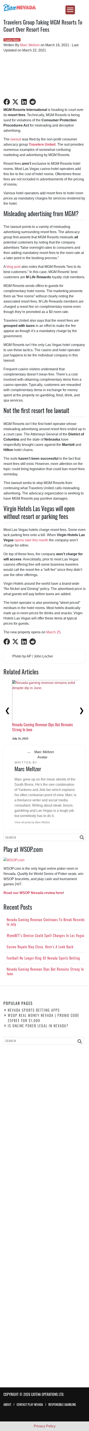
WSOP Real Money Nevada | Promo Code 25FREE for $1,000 (43, 1018)
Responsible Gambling (62, 1404)
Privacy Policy (45, 1426)
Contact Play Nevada (30, 1404)
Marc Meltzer (30, 45)
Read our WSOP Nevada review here (33, 893)
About (7, 1404)
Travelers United (42, 144)
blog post (13, 266)
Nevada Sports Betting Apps (34, 1010)
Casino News (12, 40)
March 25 (53, 632)
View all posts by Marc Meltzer (32, 822)
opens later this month (31, 540)
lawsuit (15, 139)
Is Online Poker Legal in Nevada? (38, 1025)
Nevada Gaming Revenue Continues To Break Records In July (38, 727)
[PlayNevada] (44, 7)
